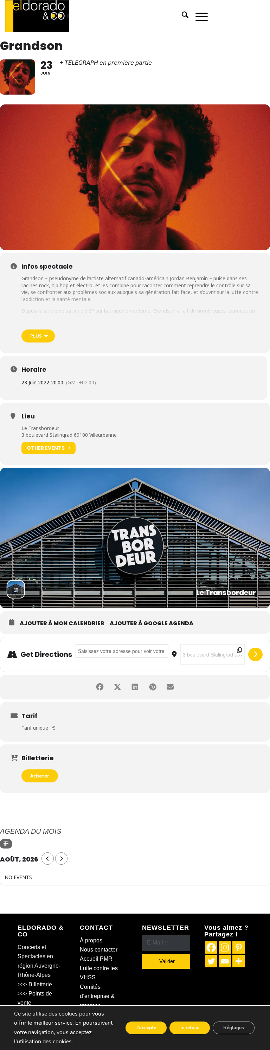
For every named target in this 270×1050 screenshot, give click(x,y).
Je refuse (189, 1027)
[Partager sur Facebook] (100, 687)
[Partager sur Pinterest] (152, 687)
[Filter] (6, 844)
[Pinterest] (238, 947)
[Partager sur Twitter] (117, 687)
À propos (91, 940)
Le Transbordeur (40, 428)
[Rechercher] (181, 16)
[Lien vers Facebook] (228, 16)
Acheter (39, 776)
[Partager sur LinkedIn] (135, 687)
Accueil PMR (96, 959)
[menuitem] (181, 16)
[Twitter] (211, 961)
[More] (238, 961)
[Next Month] (61, 858)
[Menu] (198, 16)
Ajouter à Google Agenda (151, 623)
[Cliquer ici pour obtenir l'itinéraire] (255, 654)
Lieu (28, 416)
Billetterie (40, 984)
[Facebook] (211, 947)
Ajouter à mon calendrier (62, 623)
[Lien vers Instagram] (249, 16)
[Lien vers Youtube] (259, 16)
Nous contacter (98, 950)
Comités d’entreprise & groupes (97, 996)
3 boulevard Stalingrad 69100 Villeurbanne (69, 434)
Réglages (233, 1027)
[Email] (225, 961)
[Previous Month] (47, 858)
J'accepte (146, 1027)
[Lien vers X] (238, 16)
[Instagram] (225, 947)
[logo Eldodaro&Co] (37, 16)
